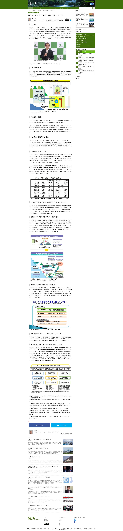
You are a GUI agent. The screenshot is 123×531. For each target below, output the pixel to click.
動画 (50, 8)
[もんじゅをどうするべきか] (68, 462)
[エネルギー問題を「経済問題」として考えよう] (68, 510)
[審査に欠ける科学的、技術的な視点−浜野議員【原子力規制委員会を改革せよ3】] (68, 492)
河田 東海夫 (30, 440)
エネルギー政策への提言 (80, 13)
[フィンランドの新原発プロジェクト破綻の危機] (68, 482)
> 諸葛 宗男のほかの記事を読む (66, 433)
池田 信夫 (29, 498)
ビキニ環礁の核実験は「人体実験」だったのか (39, 496)
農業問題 (78, 46)
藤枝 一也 (79, 65)
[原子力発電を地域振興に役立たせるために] (68, 453)
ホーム (30, 8)
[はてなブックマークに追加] (70, 20)
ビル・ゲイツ (30, 469)
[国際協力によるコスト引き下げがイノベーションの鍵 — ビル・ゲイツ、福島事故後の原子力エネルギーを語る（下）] (68, 471)
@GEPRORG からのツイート (81, 29)
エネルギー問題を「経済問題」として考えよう (39, 505)
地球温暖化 (78, 44)
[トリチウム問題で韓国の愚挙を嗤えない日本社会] (68, 444)
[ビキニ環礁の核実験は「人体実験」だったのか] (68, 502)
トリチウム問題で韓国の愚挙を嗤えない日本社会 (39, 439)
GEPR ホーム (30, 10)
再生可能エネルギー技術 (81, 38)
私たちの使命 (61, 8)
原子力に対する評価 (36, 10)
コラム (36, 8)
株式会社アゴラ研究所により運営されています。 (87, 528)
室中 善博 (79, 56)
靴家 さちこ (30, 478)
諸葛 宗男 (34, 18)
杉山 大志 (79, 73)
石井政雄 (29, 449)
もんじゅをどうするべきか (34, 456)
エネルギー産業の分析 (81, 40)
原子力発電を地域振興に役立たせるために (38, 448)
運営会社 (54, 8)
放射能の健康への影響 (81, 34)
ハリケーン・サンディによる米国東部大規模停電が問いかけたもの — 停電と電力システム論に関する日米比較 (86, 59)
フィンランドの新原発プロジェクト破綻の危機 (39, 477)
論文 (40, 8)
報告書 (45, 8)
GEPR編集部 (30, 489)
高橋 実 (29, 458)
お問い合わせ (69, 8)
